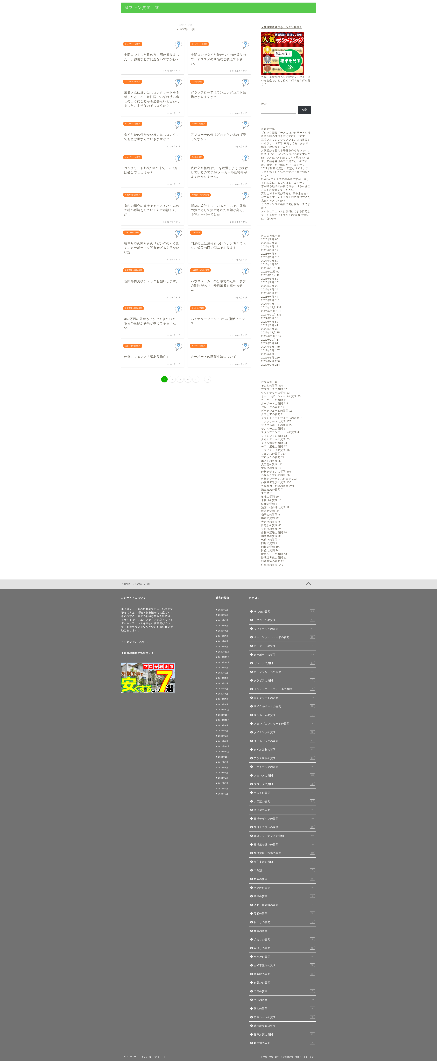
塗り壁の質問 (271, 468)
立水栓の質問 (271, 528)
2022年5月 (270, 357)
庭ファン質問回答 (142, 7)
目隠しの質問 (271, 525)
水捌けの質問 (271, 500)
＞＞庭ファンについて (135, 641)
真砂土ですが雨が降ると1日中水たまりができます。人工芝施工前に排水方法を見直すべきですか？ (285, 197)
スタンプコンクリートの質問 (280, 432)
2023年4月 (269, 321)
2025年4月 (269, 296)
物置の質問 (270, 518)
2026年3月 (270, 257)
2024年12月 (271, 307)
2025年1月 (270, 303)
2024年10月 (271, 314)
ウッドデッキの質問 (275, 392)
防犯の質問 (270, 550)
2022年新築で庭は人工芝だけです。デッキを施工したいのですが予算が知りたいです (285, 172)
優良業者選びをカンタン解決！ (283, 27)
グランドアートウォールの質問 (281, 417)
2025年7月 (269, 285)
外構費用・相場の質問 (277, 485)
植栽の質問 (270, 496)
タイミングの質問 (274, 435)
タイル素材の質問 (274, 442)
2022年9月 (269, 343)
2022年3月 (270, 364)
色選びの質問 (270, 539)
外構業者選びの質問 (276, 482)
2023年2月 (269, 325)
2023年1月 (269, 328)
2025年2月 (270, 300)
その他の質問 (272, 385)
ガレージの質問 (272, 407)
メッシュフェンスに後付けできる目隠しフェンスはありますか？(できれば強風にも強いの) (285, 215)
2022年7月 (270, 350)
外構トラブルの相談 (275, 475)
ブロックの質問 (272, 457)
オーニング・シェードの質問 (281, 396)
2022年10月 (269, 339)
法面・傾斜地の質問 (275, 507)
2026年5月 (269, 250)
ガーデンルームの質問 (276, 410)
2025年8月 (270, 282)
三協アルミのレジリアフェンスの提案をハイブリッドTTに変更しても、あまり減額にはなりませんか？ (285, 143)
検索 (264, 103)
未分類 (266, 493)
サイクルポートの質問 (276, 425)
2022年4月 (270, 361)
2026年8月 (269, 239)
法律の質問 (269, 503)
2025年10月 (270, 275)
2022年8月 (270, 346)
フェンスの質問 (273, 453)
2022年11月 (271, 336)
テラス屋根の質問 (274, 446)
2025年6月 (269, 289)
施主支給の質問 (272, 489)
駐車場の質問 (272, 564)
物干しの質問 (270, 514)
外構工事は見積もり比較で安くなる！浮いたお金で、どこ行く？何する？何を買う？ (285, 80)
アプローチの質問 (274, 389)
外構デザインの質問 (276, 471)
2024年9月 (269, 318)
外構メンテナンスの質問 (279, 478)
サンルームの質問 (273, 428)
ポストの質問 (271, 460)
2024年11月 (271, 311)
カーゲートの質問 (274, 399)
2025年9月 (269, 278)
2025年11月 (270, 271)
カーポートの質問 (274, 403)
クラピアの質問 (272, 414)
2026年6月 (269, 246)
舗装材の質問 (271, 536)
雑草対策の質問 (272, 561)
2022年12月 (270, 332)
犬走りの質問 (270, 521)
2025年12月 (270, 268)
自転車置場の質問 (274, 532)
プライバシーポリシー (152, 1057)
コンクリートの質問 (276, 421)
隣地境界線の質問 (274, 557)
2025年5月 (269, 293)
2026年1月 (269, 264)
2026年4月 (269, 253)
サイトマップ (130, 1057)
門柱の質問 (270, 546)
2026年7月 (269, 242)
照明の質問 (270, 511)
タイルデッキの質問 (275, 439)
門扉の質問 (269, 543)
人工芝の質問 (272, 464)
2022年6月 (269, 354)
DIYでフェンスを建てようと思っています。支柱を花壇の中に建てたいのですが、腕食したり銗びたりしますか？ (285, 161)
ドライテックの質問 (275, 450)
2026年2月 (269, 260)
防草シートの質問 (274, 554)
